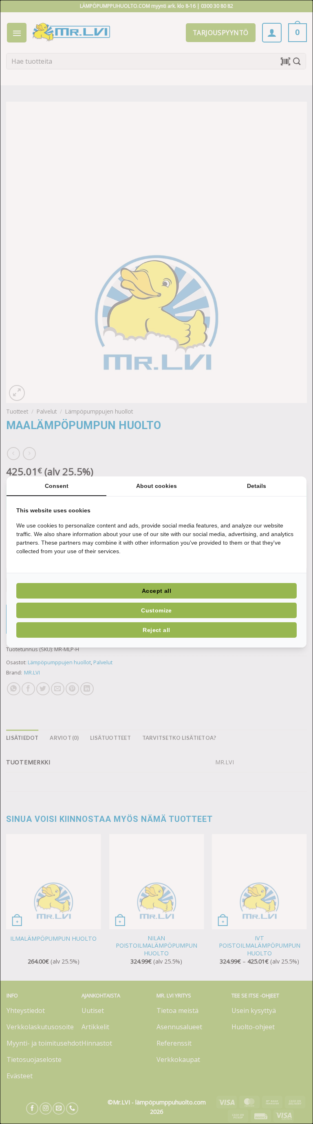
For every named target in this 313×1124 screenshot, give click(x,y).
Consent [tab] (56, 486)
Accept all (156, 591)
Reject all (156, 630)
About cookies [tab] (156, 486)
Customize (156, 610)
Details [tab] (256, 486)
